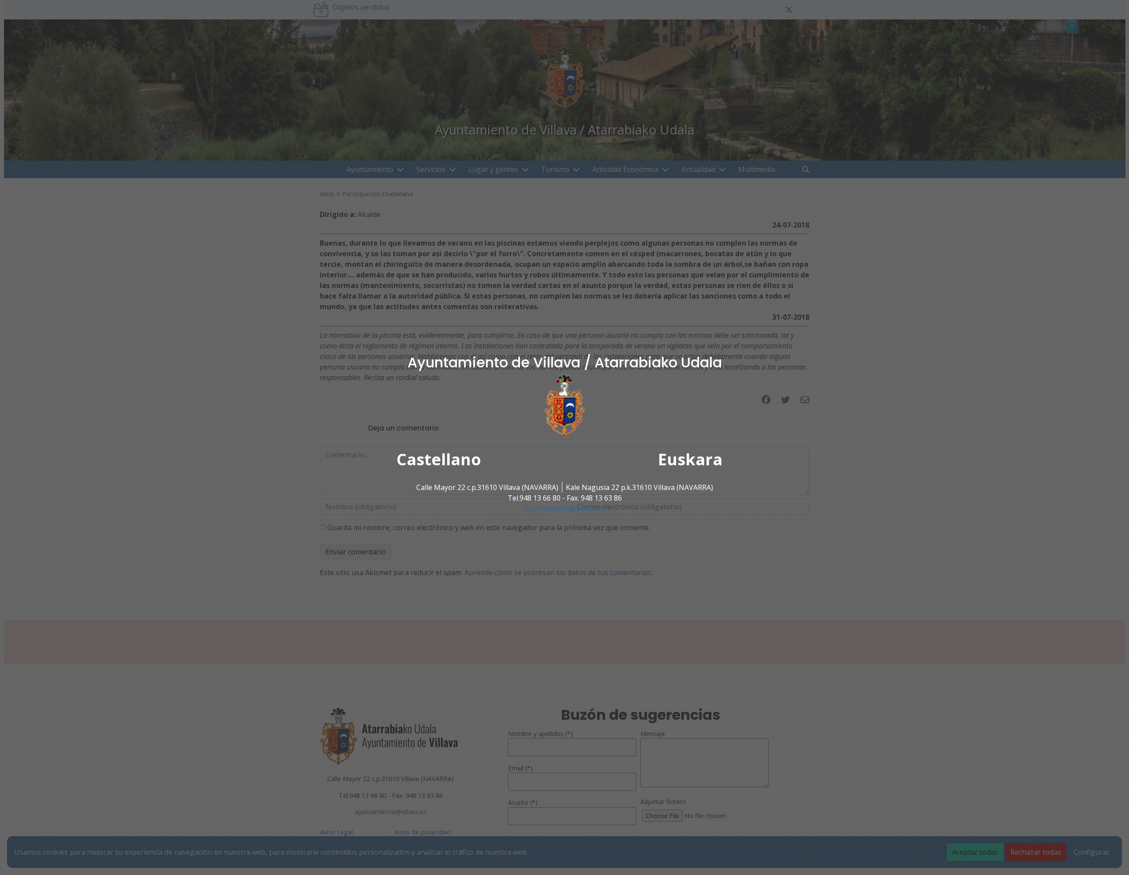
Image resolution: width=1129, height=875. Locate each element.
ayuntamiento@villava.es (565, 508)
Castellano (438, 459)
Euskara (690, 459)
